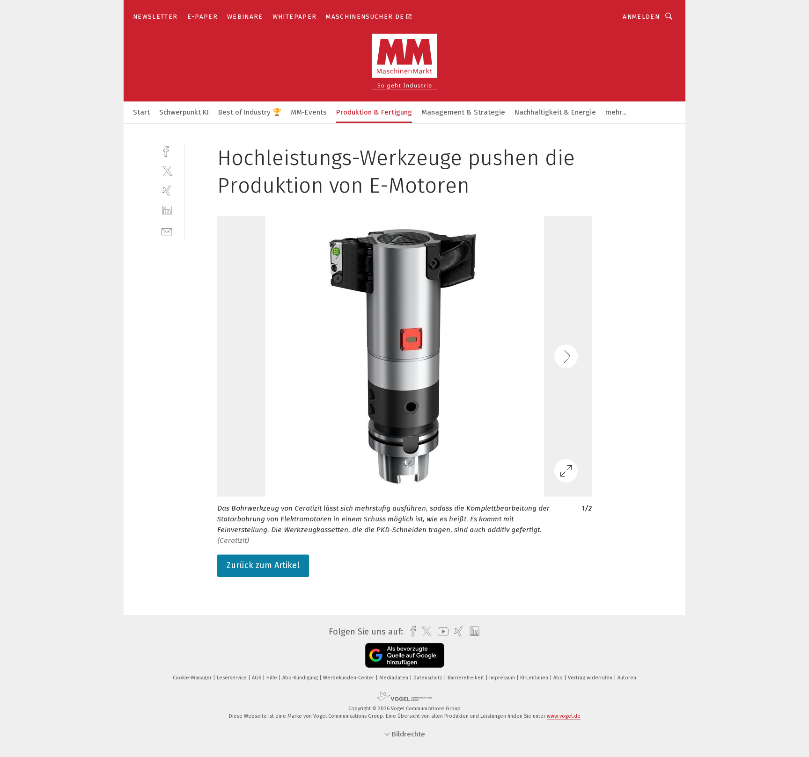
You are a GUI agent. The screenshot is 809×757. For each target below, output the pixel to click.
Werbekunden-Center (349, 678)
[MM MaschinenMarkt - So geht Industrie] (141, 111)
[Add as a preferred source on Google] (404, 655)
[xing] (167, 190)
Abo (558, 678)
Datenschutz (428, 678)
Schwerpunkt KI (184, 112)
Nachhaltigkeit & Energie (555, 112)
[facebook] (167, 150)
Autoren (627, 678)
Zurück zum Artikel (263, 565)
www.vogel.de (564, 716)
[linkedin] (167, 210)
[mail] (167, 231)
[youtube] (441, 631)
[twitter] (167, 170)
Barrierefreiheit (466, 678)
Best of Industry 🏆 (249, 112)
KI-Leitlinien (535, 678)
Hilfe (272, 678)
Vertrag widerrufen (591, 678)
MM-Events (309, 112)
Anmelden (641, 17)
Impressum (502, 678)
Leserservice (232, 678)
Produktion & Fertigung (374, 112)
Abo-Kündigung (300, 678)
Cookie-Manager (193, 678)
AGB (257, 678)
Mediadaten (394, 678)
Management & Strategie (463, 112)
